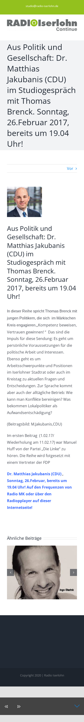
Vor (70, 168)
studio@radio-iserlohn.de (42, 6)
